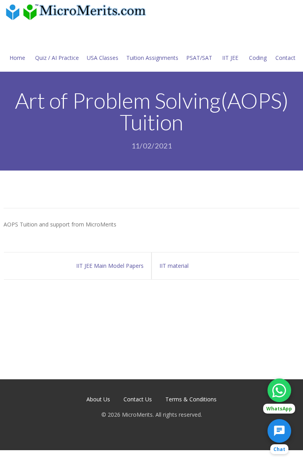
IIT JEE (230, 57)
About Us (98, 399)
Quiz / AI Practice (57, 57)
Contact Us (137, 399)
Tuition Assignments (152, 57)
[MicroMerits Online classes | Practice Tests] (77, 11)
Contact (285, 57)
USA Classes (102, 57)
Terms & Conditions (191, 399)
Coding (258, 57)
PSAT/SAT (199, 57)
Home (17, 57)
